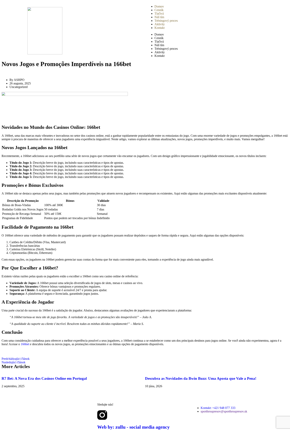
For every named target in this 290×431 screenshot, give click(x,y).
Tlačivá (159, 13)
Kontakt (159, 27)
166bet (25, 344)
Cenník (159, 10)
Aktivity (159, 24)
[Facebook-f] (113, 415)
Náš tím (159, 17)
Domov (159, 6)
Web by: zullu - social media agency (133, 427)
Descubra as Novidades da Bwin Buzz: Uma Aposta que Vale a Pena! (200, 378)
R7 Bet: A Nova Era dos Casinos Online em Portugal (44, 378)
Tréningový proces (166, 20)
